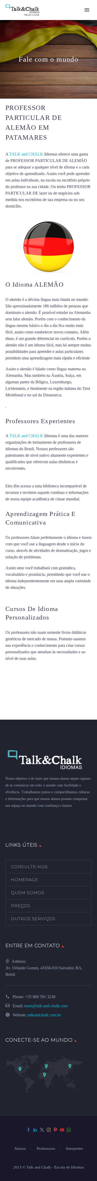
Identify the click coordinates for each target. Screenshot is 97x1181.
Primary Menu (87, 10)
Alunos (20, 1149)
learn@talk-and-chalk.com (46, 1006)
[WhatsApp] (69, 1130)
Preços (20, 905)
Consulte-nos (29, 866)
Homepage (24, 879)
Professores (46, 1149)
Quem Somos (27, 892)
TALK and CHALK (26, 154)
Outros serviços (33, 918)
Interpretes (74, 1149)
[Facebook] (28, 1130)
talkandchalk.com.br (44, 1015)
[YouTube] (62, 1130)
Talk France (17, 406)
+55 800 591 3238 (40, 997)
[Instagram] (49, 1130)
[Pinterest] (55, 1130)
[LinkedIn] (35, 1130)
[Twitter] (42, 1130)
